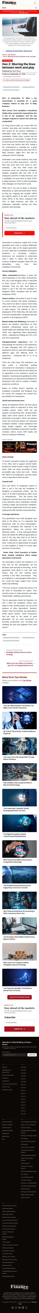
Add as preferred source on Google (17, 80)
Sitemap (34, 1302)
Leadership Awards (7, 1208)
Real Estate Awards (7, 1214)
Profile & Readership (8, 1075)
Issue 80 (23, 1081)
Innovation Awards (26, 1180)
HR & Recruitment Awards (9, 1226)
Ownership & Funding (8, 1251)
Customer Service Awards (28, 1141)
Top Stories (12, 54)
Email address (6, 1052)
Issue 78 (23, 1087)
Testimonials (5, 1133)
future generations (29, 332)
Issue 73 (23, 1102)
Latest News (5, 1081)
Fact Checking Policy (8, 1262)
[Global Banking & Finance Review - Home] (10, 3)
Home (4, 54)
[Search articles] (35, 2)
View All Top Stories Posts (20, 997)
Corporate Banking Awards (28, 1155)
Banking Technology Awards (29, 1135)
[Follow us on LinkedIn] (23, 1308)
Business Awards (25, 1127)
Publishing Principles (8, 1248)
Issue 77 (23, 1090)
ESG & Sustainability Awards (29, 1171)
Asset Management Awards (28, 1122)
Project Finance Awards (9, 1217)
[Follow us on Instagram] (16, 1308)
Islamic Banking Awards (8, 1211)
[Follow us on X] (26, 1308)
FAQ (3, 1139)
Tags (19, 1304)
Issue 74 (23, 1099)
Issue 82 (23, 1076)
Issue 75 (23, 1096)
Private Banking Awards (8, 1268)
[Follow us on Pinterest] (13, 1308)
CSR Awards (24, 1144)
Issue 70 (23, 1111)
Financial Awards (7, 1265)
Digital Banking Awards (27, 1194)
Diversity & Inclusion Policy (9, 1259)
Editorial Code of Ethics (8, 1256)
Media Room (5, 1136)
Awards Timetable (7, 1124)
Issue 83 (23, 1073)
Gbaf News (16, 71)
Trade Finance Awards (8, 1229)
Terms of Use (6, 1087)
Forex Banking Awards (27, 1177)
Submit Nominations (7, 1130)
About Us (4, 1067)
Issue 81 (23, 1078)
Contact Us (5, 1078)
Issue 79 (23, 1084)
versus (13, 283)
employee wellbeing (16, 434)
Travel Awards (6, 1242)
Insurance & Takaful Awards (29, 1183)
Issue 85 (23, 1067)
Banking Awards (25, 1189)
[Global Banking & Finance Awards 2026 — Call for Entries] (19, 447)
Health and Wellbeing (17, 322)
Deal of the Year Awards (28, 1147)
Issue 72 (23, 1105)
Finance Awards (25, 1197)
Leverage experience (28, 87)
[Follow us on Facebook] (19, 1308)
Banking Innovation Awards (28, 1191)
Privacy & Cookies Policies (9, 1084)
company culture (9, 103)
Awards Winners (6, 1127)
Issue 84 (23, 1070)
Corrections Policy (7, 1253)
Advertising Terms (7, 1089)
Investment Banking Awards (28, 1186)
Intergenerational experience (11, 87)
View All (23, 1113)
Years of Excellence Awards (10, 1245)
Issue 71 (23, 1108)
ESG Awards (24, 1174)
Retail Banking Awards (8, 1276)
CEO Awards (24, 1138)
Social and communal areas (11, 90)
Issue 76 (23, 1093)
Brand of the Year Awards (28, 1124)
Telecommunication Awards (10, 1223)
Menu (4, 8)
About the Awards (7, 1122)
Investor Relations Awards (9, 1205)
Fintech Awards (25, 1163)
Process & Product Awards (9, 1220)
